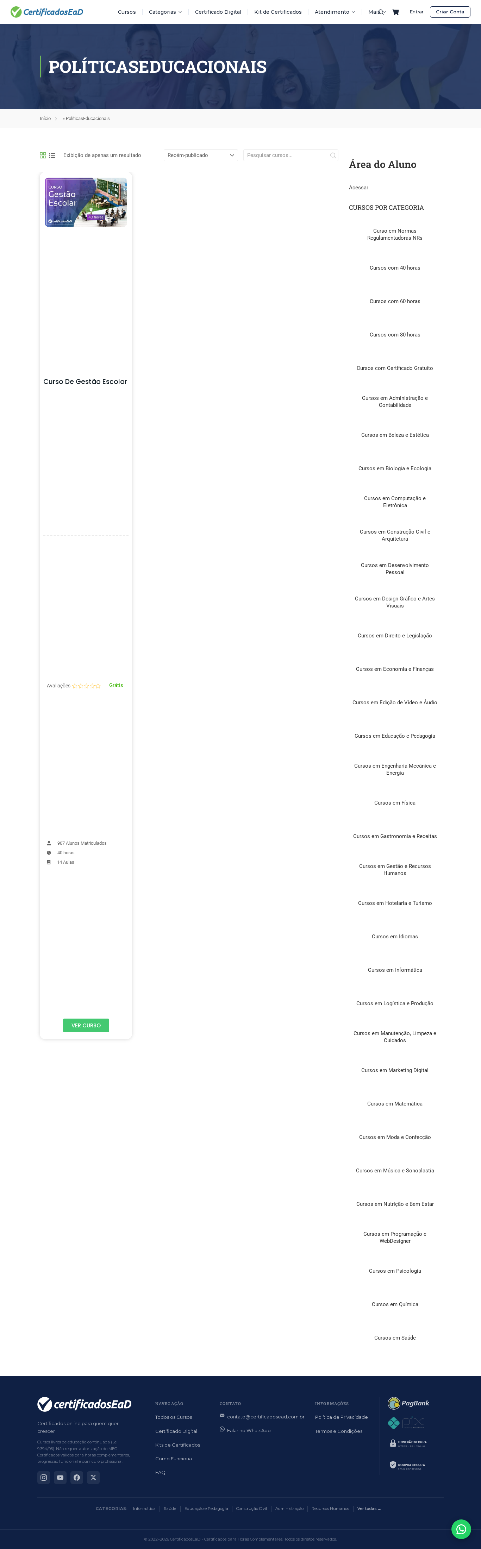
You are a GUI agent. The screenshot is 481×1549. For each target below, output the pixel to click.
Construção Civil (251, 1508)
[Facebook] (76, 1477)
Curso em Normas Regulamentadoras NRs (395, 234)
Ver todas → (369, 1508)
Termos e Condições (338, 1431)
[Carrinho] (395, 12)
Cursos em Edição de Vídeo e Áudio (394, 702)
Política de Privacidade (341, 1417)
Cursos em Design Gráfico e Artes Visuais (395, 602)
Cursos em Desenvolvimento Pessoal (395, 568)
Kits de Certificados (177, 1445)
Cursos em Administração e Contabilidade (395, 401)
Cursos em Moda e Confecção (395, 1137)
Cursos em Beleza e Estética (395, 435)
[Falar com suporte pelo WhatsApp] (461, 1529)
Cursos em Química (395, 1304)
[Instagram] (43, 1477)
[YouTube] (60, 1477)
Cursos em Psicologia (395, 1271)
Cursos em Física (395, 803)
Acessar (358, 187)
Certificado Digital (218, 12)
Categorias (162, 12)
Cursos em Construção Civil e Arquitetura (395, 535)
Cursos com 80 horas (395, 335)
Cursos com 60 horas (395, 301)
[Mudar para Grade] (43, 155)
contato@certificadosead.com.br (266, 1416)
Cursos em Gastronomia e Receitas (395, 836)
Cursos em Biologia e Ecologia (394, 468)
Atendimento (332, 12)
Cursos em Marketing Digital (395, 1070)
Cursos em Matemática (395, 1104)
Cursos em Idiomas (395, 936)
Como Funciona (173, 1458)
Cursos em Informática (395, 970)
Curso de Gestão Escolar (85, 381)
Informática (144, 1508)
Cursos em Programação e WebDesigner (394, 1237)
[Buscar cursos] (381, 12)
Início (45, 118)
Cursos (127, 12)
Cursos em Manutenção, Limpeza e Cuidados (395, 1037)
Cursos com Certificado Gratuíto (395, 368)
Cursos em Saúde (395, 1338)
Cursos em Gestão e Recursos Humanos (395, 869)
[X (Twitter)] (93, 1477)
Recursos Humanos (330, 1508)
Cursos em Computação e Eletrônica (395, 502)
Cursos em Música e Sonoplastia (395, 1170)
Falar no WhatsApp (249, 1430)
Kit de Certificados (278, 12)
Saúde (170, 1508)
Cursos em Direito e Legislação (395, 635)
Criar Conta (450, 11)
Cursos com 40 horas (395, 268)
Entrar (417, 11)
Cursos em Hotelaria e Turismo (395, 903)
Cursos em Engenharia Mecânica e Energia (395, 769)
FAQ (160, 1472)
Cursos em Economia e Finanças (395, 669)
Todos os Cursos (173, 1417)
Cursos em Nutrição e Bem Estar (395, 1204)
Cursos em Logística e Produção (394, 1003)
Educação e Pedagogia (206, 1508)
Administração (289, 1508)
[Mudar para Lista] (52, 155)
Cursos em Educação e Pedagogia (395, 736)
